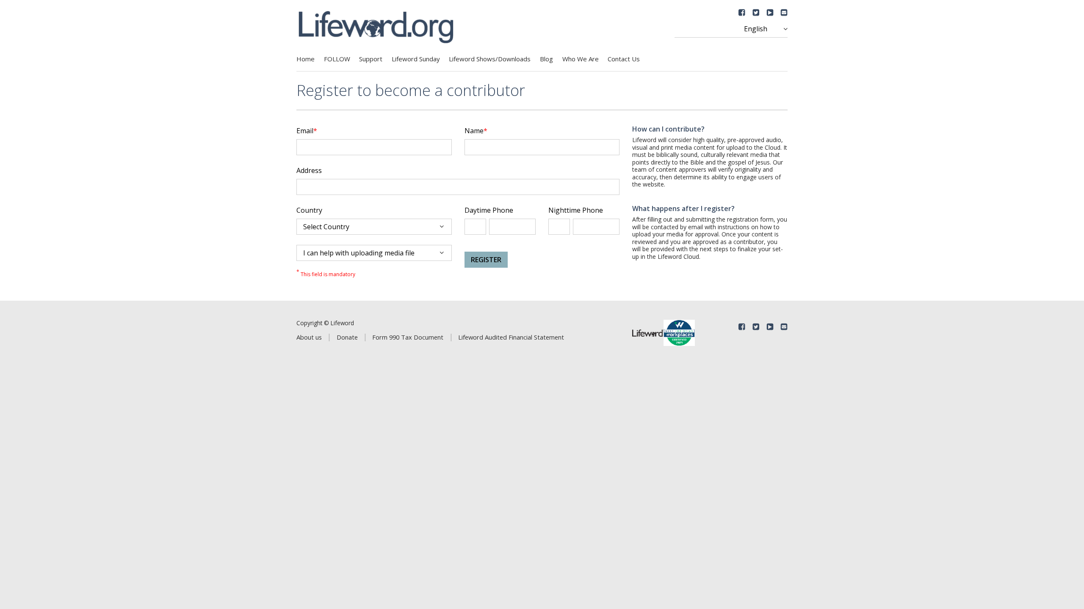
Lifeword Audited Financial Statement (511, 337)
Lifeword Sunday (416, 59)
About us (309, 337)
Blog (546, 59)
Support (370, 59)
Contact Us (624, 59)
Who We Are (580, 59)
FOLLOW (337, 59)
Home (305, 59)
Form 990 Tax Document (407, 337)
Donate (347, 337)
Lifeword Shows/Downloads (490, 59)
